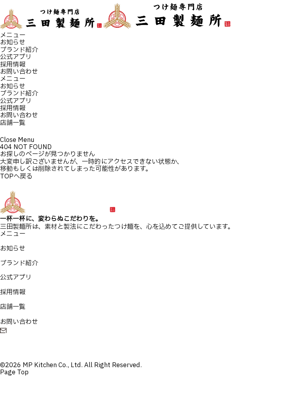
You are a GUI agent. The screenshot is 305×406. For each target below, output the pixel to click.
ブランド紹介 (19, 50)
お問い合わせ (19, 72)
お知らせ (12, 42)
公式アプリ (16, 57)
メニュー (12, 35)
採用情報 (12, 64)
